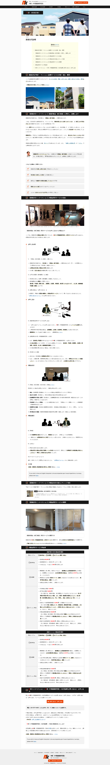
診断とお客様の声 (75, 6)
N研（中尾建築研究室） (36, 3)
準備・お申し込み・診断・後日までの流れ (69, 79)
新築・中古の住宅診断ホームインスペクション (59, 757)
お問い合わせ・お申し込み (55, 701)
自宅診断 (51, 6)
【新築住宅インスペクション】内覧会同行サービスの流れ (48, 56)
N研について (67, 6)
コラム (84, 6)
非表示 (57, 44)
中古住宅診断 (42, 6)
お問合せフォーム (59, 460)
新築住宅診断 (34, 6)
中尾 (50, 728)
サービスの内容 (53, 79)
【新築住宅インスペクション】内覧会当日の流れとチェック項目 (49, 59)
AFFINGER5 (63, 763)
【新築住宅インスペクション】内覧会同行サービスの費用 (47, 62)
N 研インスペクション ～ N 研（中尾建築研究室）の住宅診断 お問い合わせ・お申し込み (55, 67)
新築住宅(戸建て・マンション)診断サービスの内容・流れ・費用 (49, 50)
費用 (82, 79)
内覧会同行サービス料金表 (40, 65)
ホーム (26, 6)
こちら (60, 332)
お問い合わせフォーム (35, 295)
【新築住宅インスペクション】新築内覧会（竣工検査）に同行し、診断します (52, 53)
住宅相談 (59, 6)
